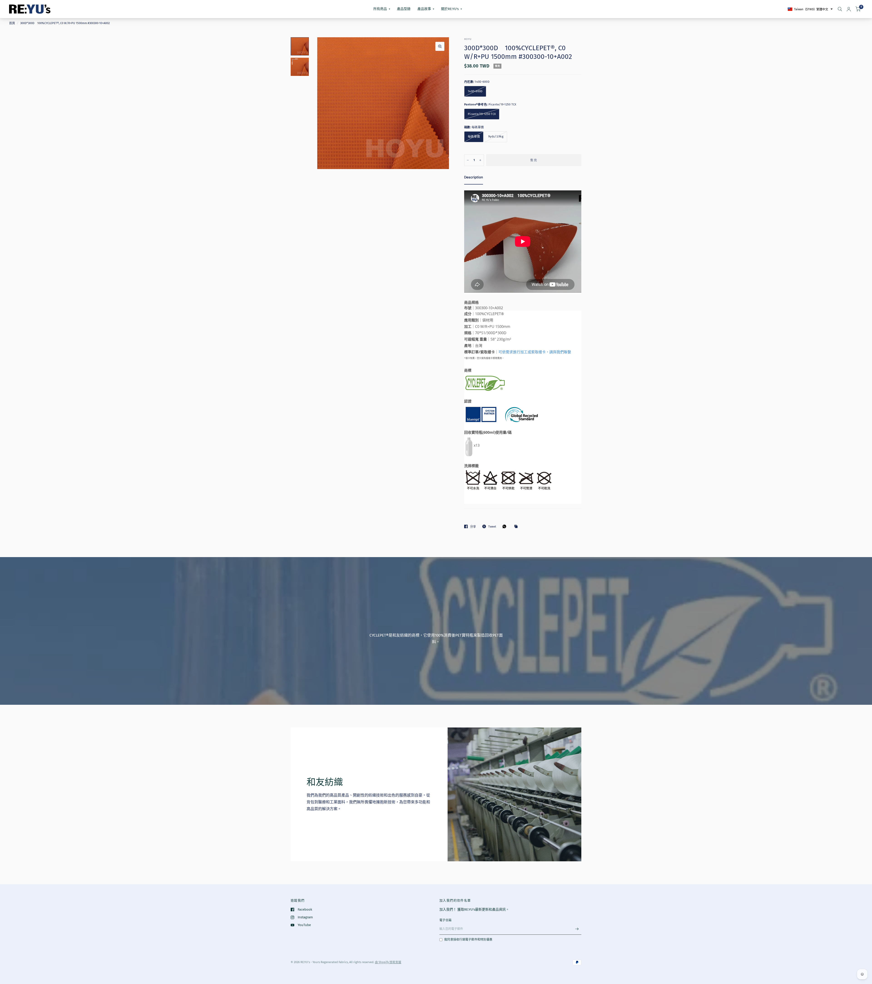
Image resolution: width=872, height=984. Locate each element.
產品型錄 (404, 9)
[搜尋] (839, 9)
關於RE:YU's (450, 9)
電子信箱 (445, 920)
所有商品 (380, 9)
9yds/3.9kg (495, 136)
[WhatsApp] (505, 526)
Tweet (492, 526)
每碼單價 (474, 136)
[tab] (473, 178)
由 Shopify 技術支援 (388, 962)
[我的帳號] (848, 9)
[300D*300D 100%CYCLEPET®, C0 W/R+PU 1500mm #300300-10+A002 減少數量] (467, 160)
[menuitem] (382, 9)
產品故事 (424, 9)
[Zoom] (439, 46)
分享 (473, 526)
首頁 (12, 23)
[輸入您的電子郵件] (576, 929)
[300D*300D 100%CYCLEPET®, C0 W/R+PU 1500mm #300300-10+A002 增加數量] (480, 160)
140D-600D (475, 91)
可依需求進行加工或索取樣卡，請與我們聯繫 (534, 351)
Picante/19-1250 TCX (482, 114)
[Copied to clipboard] (517, 527)
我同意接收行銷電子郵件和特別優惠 (468, 939)
